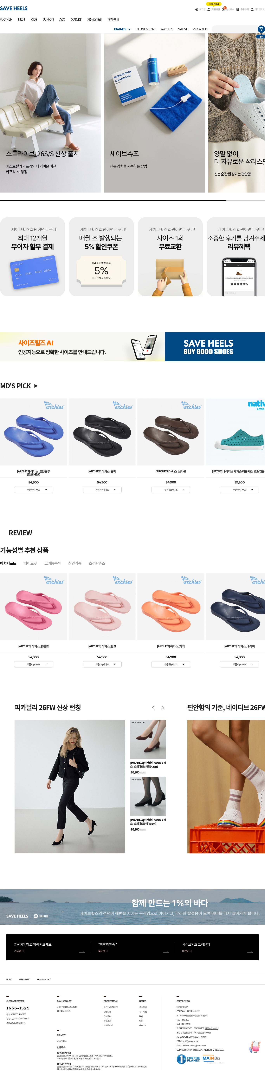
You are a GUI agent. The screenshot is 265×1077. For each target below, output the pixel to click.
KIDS (34, 19)
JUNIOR (48, 19)
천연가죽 (74, 563)
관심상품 (107, 1012)
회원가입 (215, 9)
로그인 (202, 9)
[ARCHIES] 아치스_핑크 (33, 646)
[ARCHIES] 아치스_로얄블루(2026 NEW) (33, 472)
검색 (261, 29)
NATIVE (183, 29)
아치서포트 (8, 563)
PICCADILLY (200, 29)
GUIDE (8, 979)
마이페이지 (260, 9)
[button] (12, 117)
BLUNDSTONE (146, 29)
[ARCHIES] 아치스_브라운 (171, 471)
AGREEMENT (24, 979)
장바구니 (229, 9)
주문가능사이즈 (33, 489)
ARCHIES (167, 29)
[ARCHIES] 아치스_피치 (102, 646)
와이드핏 (30, 563)
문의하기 (143, 1007)
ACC (62, 19)
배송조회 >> (62, 1041)
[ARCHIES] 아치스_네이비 (171, 646)
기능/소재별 (94, 19)
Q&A (141, 1021)
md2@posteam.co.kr (190, 1041)
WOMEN (6, 19)
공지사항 (143, 1012)
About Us (142, 1025)
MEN (21, 19)
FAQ (141, 1016)
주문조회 (244, 9)
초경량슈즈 (97, 563)
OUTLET (76, 19)
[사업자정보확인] (211, 1028)
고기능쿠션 (52, 563)
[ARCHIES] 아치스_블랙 (102, 471)
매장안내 (113, 19)
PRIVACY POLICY (43, 979)
